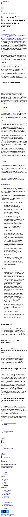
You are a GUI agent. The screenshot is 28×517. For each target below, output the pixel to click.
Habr (9, 515)
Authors (6, 483)
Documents (6, 494)
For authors (6, 491)
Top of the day (4, 464)
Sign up (6, 474)
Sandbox (6, 485)
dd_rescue (4, 107)
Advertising (6, 504)
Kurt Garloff (4, 113)
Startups (6, 508)
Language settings (5, 514)
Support (12, 514)
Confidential (7, 497)
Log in (5, 472)
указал (23, 44)
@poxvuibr (11, 448)
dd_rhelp (3, 161)
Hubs (5, 482)
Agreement (6, 496)
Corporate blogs (8, 502)
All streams (6, 1)
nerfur (19, 44)
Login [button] (2, 9)
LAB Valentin (4, 169)
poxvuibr (3, 13)
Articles (6, 479)
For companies (7, 493)
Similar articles (12, 464)
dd (1, 88)
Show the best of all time (6, 467)
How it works (7, 490)
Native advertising (8, 505)
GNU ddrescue (5, 184)
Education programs (9, 506)
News (5, 480)
